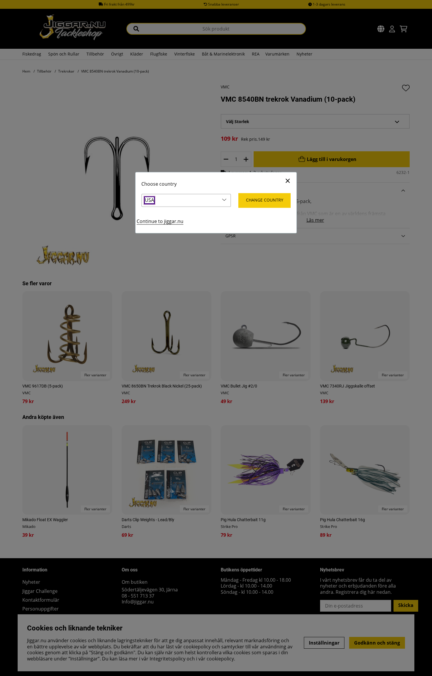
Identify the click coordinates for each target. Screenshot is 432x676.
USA (149, 200)
